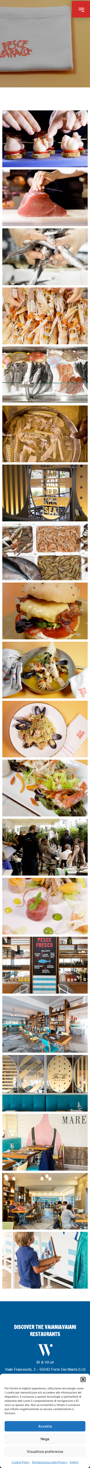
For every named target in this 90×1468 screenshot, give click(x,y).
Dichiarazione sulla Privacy (49, 1462)
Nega (45, 1439)
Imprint (74, 1462)
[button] (83, 1379)
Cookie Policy (21, 1462)
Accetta (45, 1426)
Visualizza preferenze (45, 1451)
